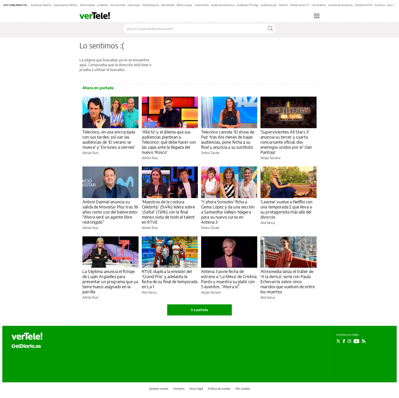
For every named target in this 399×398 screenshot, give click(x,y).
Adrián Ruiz (90, 153)
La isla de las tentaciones (340, 5)
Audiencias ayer (269, 5)
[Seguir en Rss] (364, 341)
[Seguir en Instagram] (349, 341)
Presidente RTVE (363, 5)
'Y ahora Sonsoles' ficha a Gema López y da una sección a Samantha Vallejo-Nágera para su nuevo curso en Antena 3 (227, 212)
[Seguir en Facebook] (344, 341)
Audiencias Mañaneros (223, 5)
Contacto (178, 388)
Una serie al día (117, 5)
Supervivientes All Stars (66, 5)
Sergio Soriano (270, 158)
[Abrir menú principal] (317, 16)
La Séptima (102, 5)
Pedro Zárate (210, 153)
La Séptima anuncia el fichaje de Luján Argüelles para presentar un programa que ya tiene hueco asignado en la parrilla (110, 281)
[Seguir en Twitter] (338, 341)
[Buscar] (270, 28)
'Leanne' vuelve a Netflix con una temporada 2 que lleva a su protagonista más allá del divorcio (286, 209)
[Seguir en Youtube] (357, 341)
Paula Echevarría (150, 5)
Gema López (133, 5)
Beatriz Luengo (184, 5)
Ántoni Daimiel (87, 5)
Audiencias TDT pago (248, 5)
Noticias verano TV (299, 5)
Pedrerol (283, 5)
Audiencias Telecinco (41, 5)
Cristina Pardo (201, 5)
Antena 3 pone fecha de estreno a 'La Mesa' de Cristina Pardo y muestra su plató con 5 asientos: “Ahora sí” (229, 279)
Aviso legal (196, 388)
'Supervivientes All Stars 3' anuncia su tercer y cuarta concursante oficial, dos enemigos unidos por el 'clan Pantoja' (286, 142)
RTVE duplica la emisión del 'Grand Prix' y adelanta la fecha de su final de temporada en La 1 (170, 279)
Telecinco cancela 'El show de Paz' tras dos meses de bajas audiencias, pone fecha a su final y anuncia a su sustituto (227, 139)
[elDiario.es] (26, 346)
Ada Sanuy (267, 223)
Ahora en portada (98, 88)
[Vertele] (27, 336)
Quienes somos (158, 388)
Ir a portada (199, 310)
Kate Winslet (167, 5)
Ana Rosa (380, 5)
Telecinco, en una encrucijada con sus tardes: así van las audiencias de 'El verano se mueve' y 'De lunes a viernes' (108, 139)
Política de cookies (219, 388)
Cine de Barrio (319, 5)
